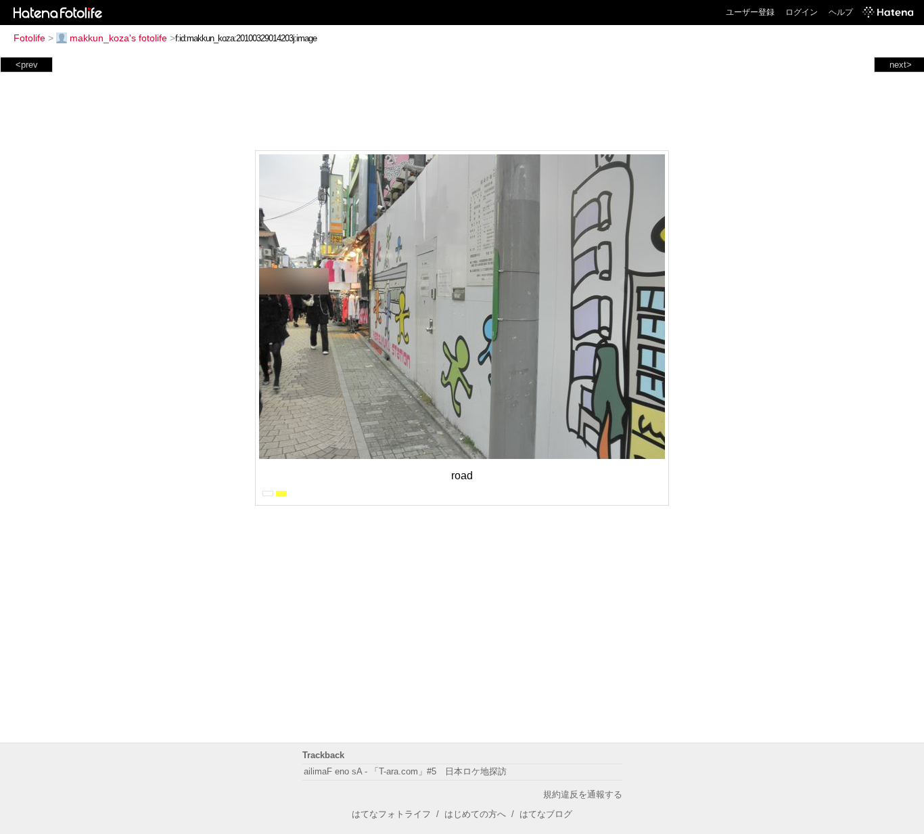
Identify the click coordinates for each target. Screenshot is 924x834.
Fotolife (29, 37)
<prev (27, 65)
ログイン (801, 12)
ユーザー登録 (750, 12)
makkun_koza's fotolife (118, 37)
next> (901, 65)
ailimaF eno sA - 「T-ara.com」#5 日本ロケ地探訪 (405, 771)
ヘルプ (841, 12)
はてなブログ (545, 814)
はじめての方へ (475, 814)
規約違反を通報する (582, 794)
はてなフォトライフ (391, 814)
